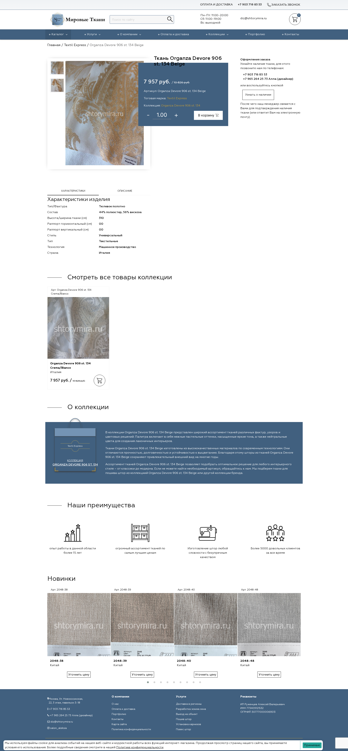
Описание (124, 191)
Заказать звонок (285, 4)
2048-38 (56, 661)
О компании (128, 34)
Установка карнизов (188, 724)
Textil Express (177, 98)
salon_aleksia (58, 728)
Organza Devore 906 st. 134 (180, 105)
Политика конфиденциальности (131, 729)
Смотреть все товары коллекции (119, 277)
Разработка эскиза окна (191, 709)
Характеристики (73, 191)
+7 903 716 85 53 (250, 4)
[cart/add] (99, 380)
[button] (148, 682)
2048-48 (247, 661)
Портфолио (256, 34)
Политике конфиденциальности (139, 747)
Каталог (57, 34)
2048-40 (184, 661)
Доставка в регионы (189, 704)
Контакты (292, 34)
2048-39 (120, 661)
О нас (115, 704)
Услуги (92, 34)
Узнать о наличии (258, 94)
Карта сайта (119, 724)
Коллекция (75, 462)
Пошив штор (184, 719)
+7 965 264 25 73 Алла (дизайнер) (268, 79)
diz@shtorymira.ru (62, 722)
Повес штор (183, 729)
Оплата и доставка (216, 4)
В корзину (206, 115)
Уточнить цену (78, 674)
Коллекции (216, 34)
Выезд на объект (187, 714)
